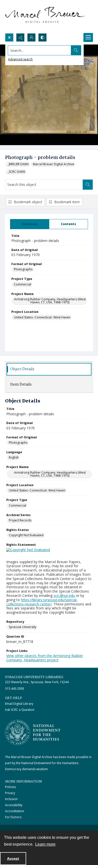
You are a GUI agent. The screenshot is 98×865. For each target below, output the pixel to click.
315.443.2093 (14, 688)
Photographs (23, 269)
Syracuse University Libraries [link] (34, 677)
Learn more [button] (45, 844)
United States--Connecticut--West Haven (42, 317)
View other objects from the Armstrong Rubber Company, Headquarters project (44, 657)
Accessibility (13, 805)
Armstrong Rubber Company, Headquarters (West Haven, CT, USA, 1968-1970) (50, 300)
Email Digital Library (19, 704)
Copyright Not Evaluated (26, 535)
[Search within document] (88, 185)
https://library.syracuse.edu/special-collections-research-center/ (42, 601)
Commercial (22, 284)
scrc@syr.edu (64, 595)
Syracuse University (22, 627)
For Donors (13, 817)
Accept (13, 858)
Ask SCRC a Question (19, 710)
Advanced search (20, 59)
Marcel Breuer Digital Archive (53, 164)
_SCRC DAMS (16, 172)
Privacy (10, 793)
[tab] (29, 224)
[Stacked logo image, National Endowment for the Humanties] (32, 732)
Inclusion (11, 799)
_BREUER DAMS (18, 164)
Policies (10, 787)
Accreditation (14, 811)
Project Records (20, 520)
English (14, 457)
